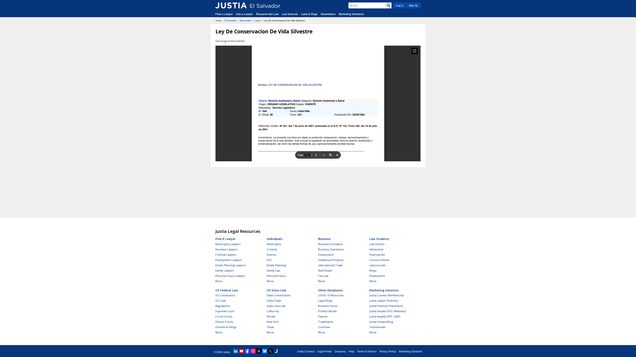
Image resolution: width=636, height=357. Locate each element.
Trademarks (325, 322)
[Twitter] (270, 351)
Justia (218, 20)
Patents (323, 316)
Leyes (257, 20)
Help (351, 351)
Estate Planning (276, 265)
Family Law (273, 270)
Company (340, 351)
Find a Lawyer (224, 14)
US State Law (276, 290)
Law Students (379, 239)
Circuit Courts (223, 316)
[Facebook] (247, 351)
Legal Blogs (325, 300)
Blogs (372, 270)
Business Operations (331, 249)
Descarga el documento (230, 41)
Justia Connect (306, 351)
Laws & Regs (309, 14)
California (273, 311)
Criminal (272, 249)
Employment (326, 255)
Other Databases (330, 290)
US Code (220, 300)
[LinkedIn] (235, 351)
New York (273, 322)
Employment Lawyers (228, 260)
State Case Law (276, 306)
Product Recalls (327, 311)
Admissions (376, 249)
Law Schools (290, 14)
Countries (324, 327)
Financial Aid (377, 255)
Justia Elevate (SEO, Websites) (387, 311)
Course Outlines (379, 260)
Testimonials (377, 327)
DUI (269, 260)
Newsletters (328, 14)
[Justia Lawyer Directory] (276, 351)
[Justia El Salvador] (231, 5)
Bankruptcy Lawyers (228, 244)
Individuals (274, 239)
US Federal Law (226, 290)
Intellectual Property (331, 260)
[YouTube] (241, 351)
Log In (399, 5)
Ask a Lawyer (245, 14)
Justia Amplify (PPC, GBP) (384, 316)
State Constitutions (279, 295)
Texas (270, 327)
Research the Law (267, 14)
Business (324, 239)
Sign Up (413, 5)
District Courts (224, 322)
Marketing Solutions (351, 14)
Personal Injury (276, 276)
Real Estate (325, 270)
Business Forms (328, 306)
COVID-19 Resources (331, 295)
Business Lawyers (226, 249)
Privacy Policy (387, 351)
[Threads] (258, 351)
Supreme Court (224, 311)
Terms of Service (367, 351)
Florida (271, 316)
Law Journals (377, 265)
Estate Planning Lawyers (230, 265)
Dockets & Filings (226, 327)
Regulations (222, 306)
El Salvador (231, 20)
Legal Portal (324, 351)
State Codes (274, 300)
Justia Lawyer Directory (383, 300)
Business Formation (330, 244)
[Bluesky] (264, 351)
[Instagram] (253, 351)
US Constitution (225, 295)
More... (219, 281)
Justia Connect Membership (386, 295)
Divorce (271, 255)
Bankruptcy (274, 244)
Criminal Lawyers (226, 255)
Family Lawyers (224, 270)
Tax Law (323, 276)
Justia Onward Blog (381, 322)
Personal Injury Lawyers (230, 276)
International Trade (330, 265)
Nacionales (245, 20)
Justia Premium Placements (386, 306)
